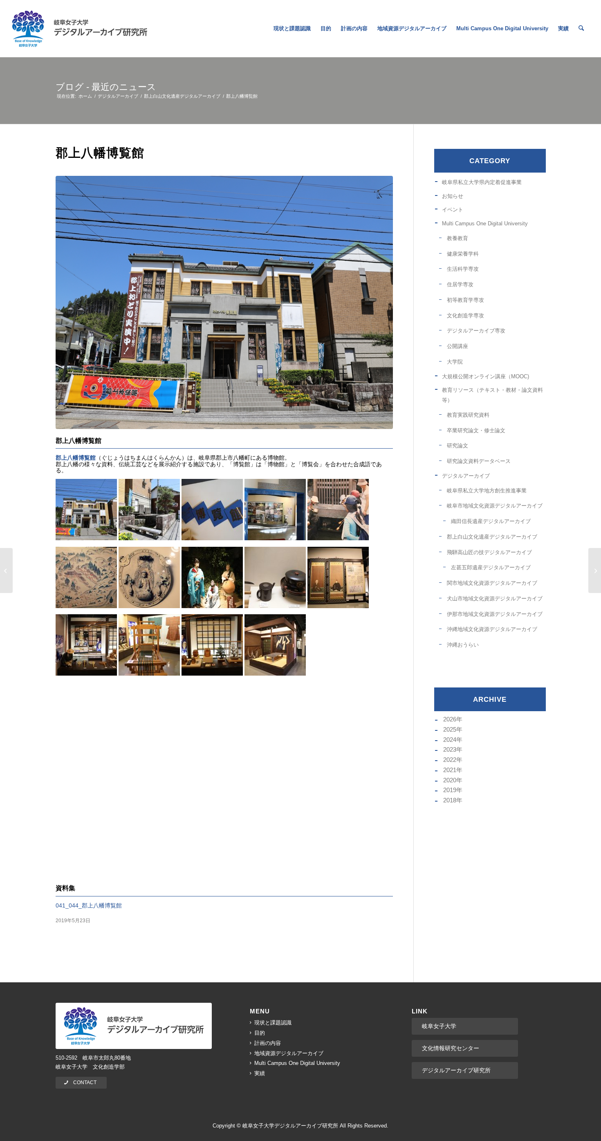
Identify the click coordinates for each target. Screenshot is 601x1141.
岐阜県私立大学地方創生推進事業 (487, 490)
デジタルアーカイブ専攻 (476, 331)
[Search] (581, 28)
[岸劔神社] (6, 570)
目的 (259, 1033)
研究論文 (457, 445)
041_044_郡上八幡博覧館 (89, 905)
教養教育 (457, 238)
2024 (449, 739)
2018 (449, 800)
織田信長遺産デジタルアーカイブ (491, 521)
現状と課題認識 (273, 1023)
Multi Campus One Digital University (485, 223)
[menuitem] (292, 28)
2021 (449, 769)
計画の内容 (267, 1043)
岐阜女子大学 (439, 1026)
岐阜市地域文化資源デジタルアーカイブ (495, 506)
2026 (449, 719)
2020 (449, 780)
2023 (449, 749)
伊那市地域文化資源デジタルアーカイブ (495, 614)
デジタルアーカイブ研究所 (456, 1070)
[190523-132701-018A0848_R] (224, 302)
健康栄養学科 (463, 254)
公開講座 (457, 346)
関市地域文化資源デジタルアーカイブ (492, 583)
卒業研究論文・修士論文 (476, 430)
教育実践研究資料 (468, 415)
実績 (259, 1073)
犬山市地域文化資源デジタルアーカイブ (495, 598)
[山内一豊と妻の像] (594, 570)
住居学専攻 (460, 284)
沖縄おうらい (463, 645)
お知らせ (452, 196)
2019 (449, 789)
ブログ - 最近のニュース (106, 87)
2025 (449, 729)
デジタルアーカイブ (466, 476)
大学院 (455, 362)
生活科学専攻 (463, 269)
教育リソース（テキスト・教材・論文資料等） (492, 395)
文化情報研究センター (450, 1048)
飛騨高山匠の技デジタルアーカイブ (489, 552)
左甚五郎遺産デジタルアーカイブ (491, 567)
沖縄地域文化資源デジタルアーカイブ (492, 629)
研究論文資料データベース (479, 461)
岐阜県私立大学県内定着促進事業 (482, 182)
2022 (449, 759)
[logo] (79, 28)
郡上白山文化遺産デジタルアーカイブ (492, 537)
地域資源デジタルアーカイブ (288, 1053)
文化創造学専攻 (465, 315)
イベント (452, 210)
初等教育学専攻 (465, 300)
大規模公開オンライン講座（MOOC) (485, 376)
